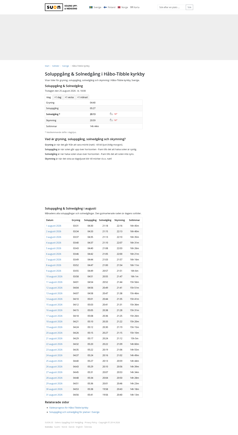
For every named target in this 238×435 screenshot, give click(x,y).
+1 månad (82, 97)
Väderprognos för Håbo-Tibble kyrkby (68, 407)
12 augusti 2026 (54, 287)
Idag (48, 97)
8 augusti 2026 (53, 265)
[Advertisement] (119, 36)
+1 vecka (69, 97)
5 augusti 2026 (53, 248)
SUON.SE (64, 422)
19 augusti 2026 (54, 327)
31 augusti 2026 (54, 394)
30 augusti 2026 (54, 389)
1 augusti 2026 (53, 225)
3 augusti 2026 (53, 237)
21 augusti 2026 (54, 338)
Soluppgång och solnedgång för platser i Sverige (74, 412)
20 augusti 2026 (54, 332)
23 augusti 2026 (54, 349)
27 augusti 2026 (54, 372)
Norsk (64, 427)
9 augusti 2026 (53, 270)
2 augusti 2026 (53, 231)
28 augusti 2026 (54, 377)
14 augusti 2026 (54, 298)
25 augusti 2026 (54, 360)
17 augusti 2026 (54, 315)
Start (47, 66)
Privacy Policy (91, 422)
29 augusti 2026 (54, 383)
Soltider (55, 66)
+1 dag (57, 97)
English (79, 427)
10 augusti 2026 (54, 276)
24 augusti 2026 (54, 355)
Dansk (71, 427)
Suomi (57, 427)
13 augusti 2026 (54, 293)
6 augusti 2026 (53, 253)
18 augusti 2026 (54, 321)
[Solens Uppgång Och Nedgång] (63, 7)
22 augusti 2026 (54, 344)
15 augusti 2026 (54, 304)
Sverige (65, 66)
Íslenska (88, 427)
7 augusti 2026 (53, 259)
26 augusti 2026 (54, 366)
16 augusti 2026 (54, 310)
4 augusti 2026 (53, 242)
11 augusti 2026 (54, 282)
